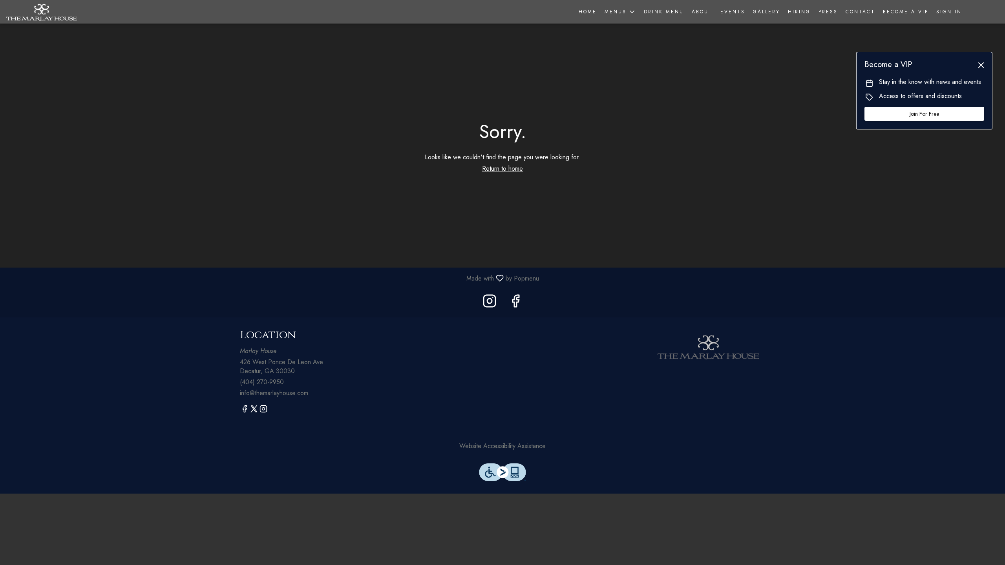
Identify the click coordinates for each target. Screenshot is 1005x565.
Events (732, 11)
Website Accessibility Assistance (502, 446)
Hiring (799, 11)
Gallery (766, 11)
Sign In (949, 11)
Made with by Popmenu (272, 278)
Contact (860, 11)
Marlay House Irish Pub (709, 347)
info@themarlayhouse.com (274, 393)
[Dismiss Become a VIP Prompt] (981, 65)
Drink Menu (664, 11)
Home (588, 11)
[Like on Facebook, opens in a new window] (515, 303)
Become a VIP (905, 11)
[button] (620, 12)
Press (828, 11)
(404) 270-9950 (262, 382)
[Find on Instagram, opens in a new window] (489, 303)
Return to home (502, 168)
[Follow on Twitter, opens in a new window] (254, 410)
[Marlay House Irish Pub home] (41, 12)
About (702, 11)
